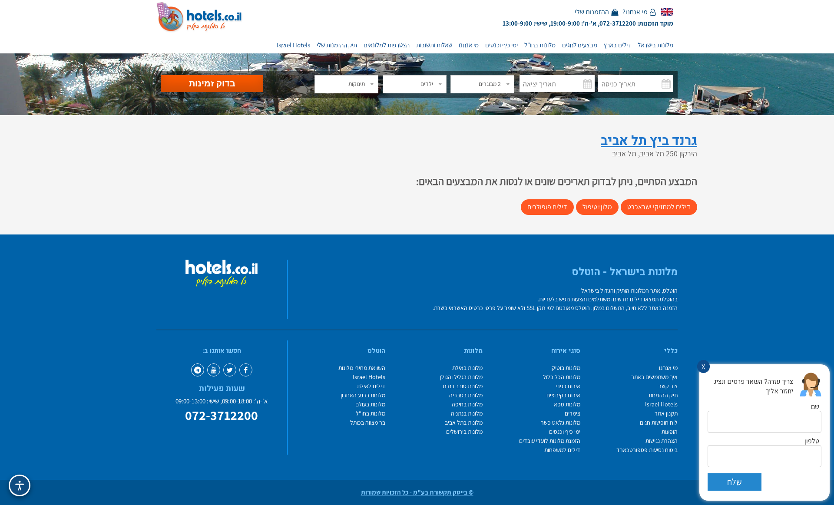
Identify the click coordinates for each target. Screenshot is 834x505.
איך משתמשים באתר (654, 377)
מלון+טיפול (597, 207)
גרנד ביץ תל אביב (649, 141)
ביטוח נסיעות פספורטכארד (647, 450)
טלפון (811, 441)
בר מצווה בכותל (367, 422)
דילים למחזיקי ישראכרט (659, 207)
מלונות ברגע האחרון (363, 395)
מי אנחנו (469, 45)
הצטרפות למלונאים (387, 45)
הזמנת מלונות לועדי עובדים (549, 441)
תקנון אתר (666, 413)
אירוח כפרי (568, 386)
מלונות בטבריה (466, 395)
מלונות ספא (567, 404)
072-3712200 (221, 415)
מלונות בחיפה (467, 404)
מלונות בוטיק (566, 368)
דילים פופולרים (547, 207)
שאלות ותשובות (434, 45)
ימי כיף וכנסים (501, 45)
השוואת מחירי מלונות (361, 368)
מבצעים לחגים (579, 45)
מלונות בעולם (370, 404)
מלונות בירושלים (464, 432)
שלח (734, 482)
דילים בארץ (617, 45)
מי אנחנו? (635, 12)
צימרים (572, 413)
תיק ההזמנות (663, 395)
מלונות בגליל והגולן (461, 377)
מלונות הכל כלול (561, 377)
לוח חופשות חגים (659, 422)
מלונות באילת (467, 368)
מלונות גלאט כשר (560, 422)
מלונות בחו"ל (540, 45)
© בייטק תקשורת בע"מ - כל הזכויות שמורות (417, 492)
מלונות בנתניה (467, 413)
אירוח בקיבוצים (563, 395)
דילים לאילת (371, 386)
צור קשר (668, 386)
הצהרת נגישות (661, 441)
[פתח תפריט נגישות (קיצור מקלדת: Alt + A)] (19, 485)
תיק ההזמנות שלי (337, 45)
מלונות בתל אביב (464, 422)
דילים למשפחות (562, 450)
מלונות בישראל (655, 45)
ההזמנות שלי (592, 12)
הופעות (670, 432)
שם (815, 407)
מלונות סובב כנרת (463, 386)
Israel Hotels (293, 45)
